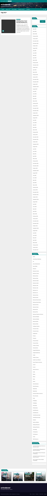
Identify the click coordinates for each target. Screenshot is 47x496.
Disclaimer (14, 9)
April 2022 (34, 127)
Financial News (35, 340)
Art (33, 261)
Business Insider (36, 280)
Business (34, 268)
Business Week (35, 321)
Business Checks (36, 271)
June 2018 (35, 235)
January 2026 (35, 38)
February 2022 (35, 132)
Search (34, 18)
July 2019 (34, 204)
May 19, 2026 (17, 478)
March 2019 (35, 213)
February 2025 (35, 62)
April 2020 (34, 182)
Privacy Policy (21, 9)
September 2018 (36, 228)
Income (34, 364)
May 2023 (34, 96)
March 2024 (35, 72)
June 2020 (35, 177)
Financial (34, 338)
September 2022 (36, 115)
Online (34, 381)
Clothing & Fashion (36, 326)
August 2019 (35, 201)
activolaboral (5, 4)
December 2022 (35, 108)
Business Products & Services (38, 314)
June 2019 (35, 206)
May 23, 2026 (5, 478)
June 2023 (35, 93)
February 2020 (35, 187)
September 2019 (36, 199)
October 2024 (35, 67)
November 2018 (35, 223)
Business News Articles (37, 302)
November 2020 (35, 165)
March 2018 (35, 242)
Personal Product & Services (38, 393)
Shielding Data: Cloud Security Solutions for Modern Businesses (21, 22)
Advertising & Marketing (37, 259)
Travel (34, 436)
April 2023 (34, 98)
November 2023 (35, 81)
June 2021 (35, 151)
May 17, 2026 (28, 478)
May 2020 (34, 180)
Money (34, 374)
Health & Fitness (36, 357)
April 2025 (34, 57)
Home (3, 9)
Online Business (36, 386)
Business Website (36, 316)
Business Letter (35, 285)
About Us (8, 9)
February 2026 (35, 36)
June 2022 (35, 122)
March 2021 (35, 158)
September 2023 (36, 86)
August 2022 (35, 117)
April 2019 (34, 211)
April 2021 (34, 156)
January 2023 (35, 105)
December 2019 (35, 192)
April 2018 (34, 240)
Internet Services (36, 369)
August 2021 (35, 146)
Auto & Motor (35, 266)
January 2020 (35, 189)
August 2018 (35, 230)
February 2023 (35, 103)
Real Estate (35, 405)
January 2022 (35, 134)
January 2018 (35, 247)
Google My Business (36, 350)
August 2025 (35, 48)
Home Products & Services (37, 362)
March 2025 (35, 60)
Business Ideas (35, 278)
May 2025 (34, 55)
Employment (35, 333)
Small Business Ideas (36, 417)
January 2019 (35, 218)
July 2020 (34, 175)
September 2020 (36, 170)
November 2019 (35, 194)
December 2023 (35, 79)
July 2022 (34, 120)
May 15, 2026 (39, 478)
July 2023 (34, 91)
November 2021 (35, 139)
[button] (43, 9)
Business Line (18, 19)
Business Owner (36, 304)
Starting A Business (36, 424)
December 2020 (35, 163)
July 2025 (34, 50)
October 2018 (35, 225)
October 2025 (35, 45)
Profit (34, 398)
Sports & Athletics (36, 422)
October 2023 (35, 84)
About (34, 256)
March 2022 (35, 129)
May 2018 (34, 237)
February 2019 (35, 216)
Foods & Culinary (36, 345)
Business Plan (35, 309)
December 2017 (35, 249)
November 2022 (35, 110)
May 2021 (34, 153)
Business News (35, 297)
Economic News (35, 328)
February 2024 (35, 74)
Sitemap (28, 9)
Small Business (35, 410)
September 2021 (36, 144)
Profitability (35, 400)
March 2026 (35, 33)
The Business (35, 434)
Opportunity (35, 388)
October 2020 (35, 168)
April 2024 (34, 69)
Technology (35, 429)
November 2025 (35, 43)
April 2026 (34, 31)
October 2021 (35, 141)
